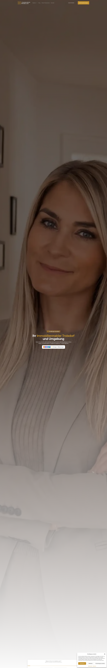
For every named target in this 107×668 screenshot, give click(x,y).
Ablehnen (90, 663)
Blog (39, 2)
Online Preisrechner (45, 2)
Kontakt (52, 2)
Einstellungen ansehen (100, 663)
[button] (104, 654)
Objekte (34, 2)
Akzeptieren (82, 663)
